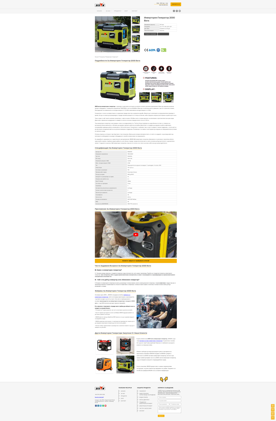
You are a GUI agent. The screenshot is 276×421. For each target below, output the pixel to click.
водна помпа (143, 397)
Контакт (134, 11)
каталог (141, 410)
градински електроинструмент (145, 403)
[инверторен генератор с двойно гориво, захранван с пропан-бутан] (104, 345)
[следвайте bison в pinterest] (177, 11)
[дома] (100, 4)
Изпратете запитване (150, 34)
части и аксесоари (145, 408)
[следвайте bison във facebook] (174, 11)
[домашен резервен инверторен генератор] (104, 365)
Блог (126, 11)
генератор (102, 56)
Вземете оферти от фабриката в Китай (135, 261)
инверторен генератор (111, 56)
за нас (108, 11)
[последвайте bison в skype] (101, 406)
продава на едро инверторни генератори (150, 341)
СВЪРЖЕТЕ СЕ (176, 4)
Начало (99, 11)
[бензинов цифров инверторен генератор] (125, 345)
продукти (117, 11)
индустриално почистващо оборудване (147, 394)
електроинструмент (145, 406)
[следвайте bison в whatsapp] (103, 406)
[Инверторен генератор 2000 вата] (125, 365)
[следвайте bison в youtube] (180, 11)
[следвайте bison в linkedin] (98, 406)
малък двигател (144, 399)
